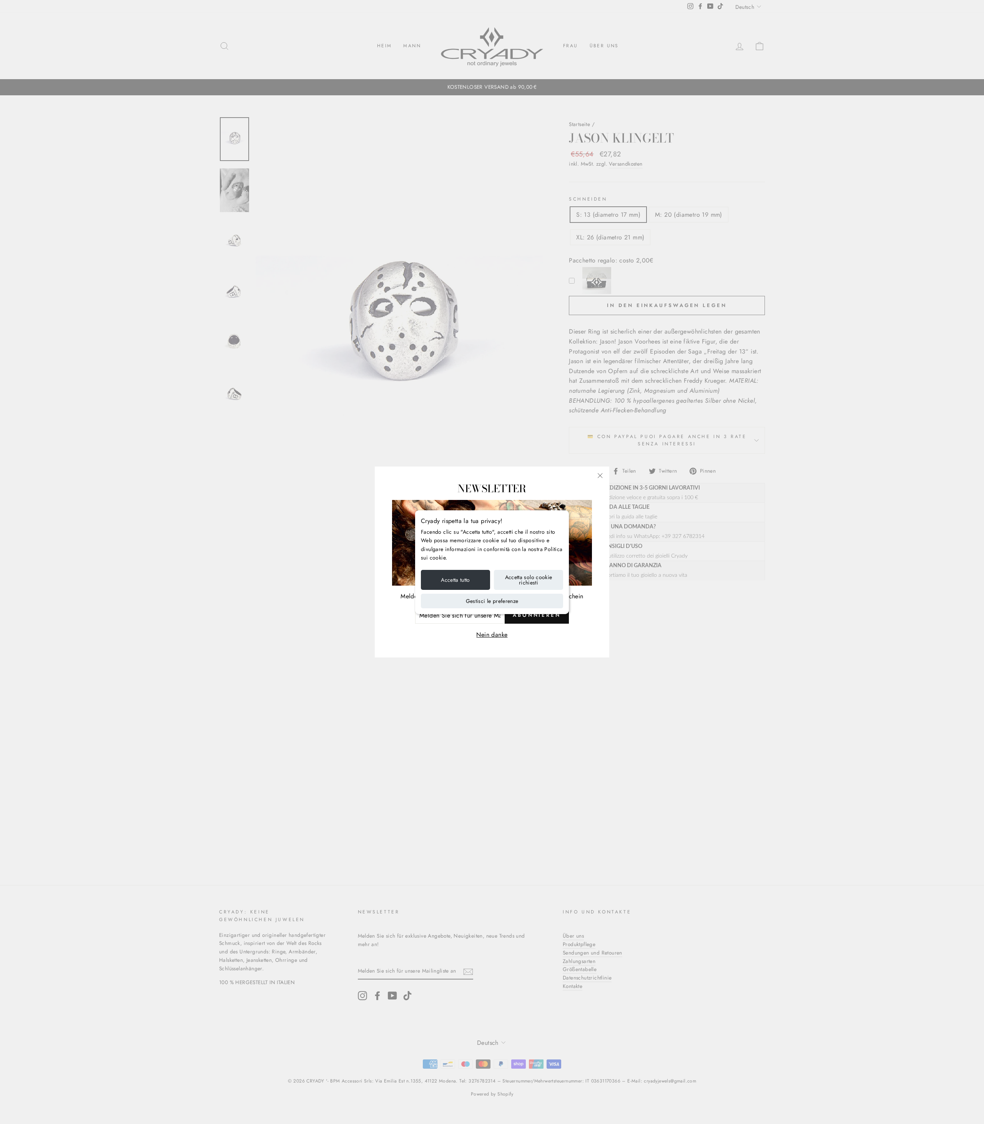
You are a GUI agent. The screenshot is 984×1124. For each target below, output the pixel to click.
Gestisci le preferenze (492, 601)
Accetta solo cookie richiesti (528, 579)
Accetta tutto (455, 580)
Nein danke (491, 634)
